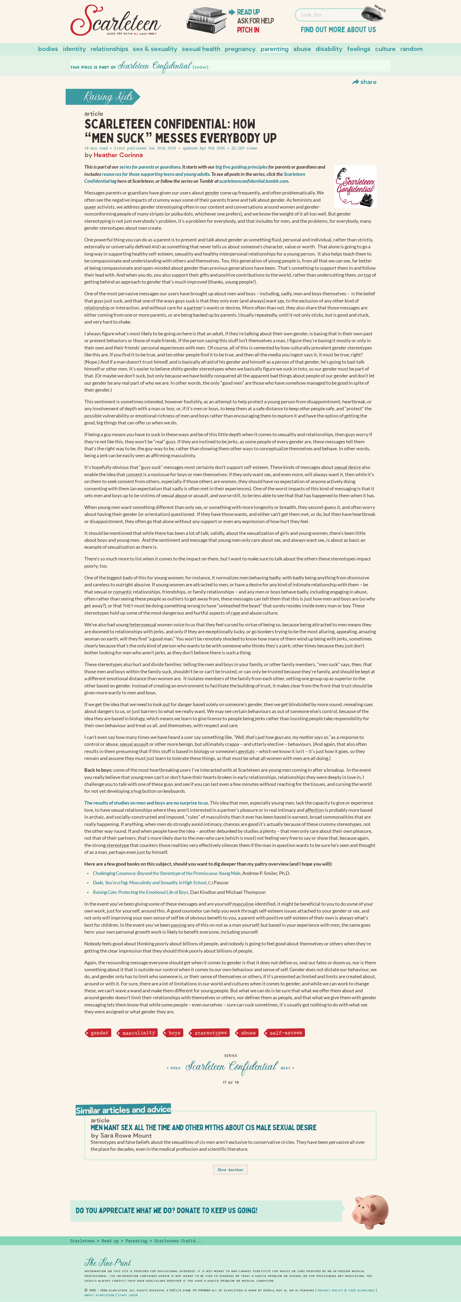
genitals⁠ (246, 751)
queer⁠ (90, 207)
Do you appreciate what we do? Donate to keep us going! (166, 1210)
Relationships (109, 48)
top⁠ (367, 275)
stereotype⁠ (117, 845)
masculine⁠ (242, 904)
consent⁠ (134, 474)
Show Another (230, 1170)
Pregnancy (240, 48)
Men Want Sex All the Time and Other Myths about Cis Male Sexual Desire (203, 1127)
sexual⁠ (340, 467)
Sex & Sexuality (155, 48)
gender (99, 1033)
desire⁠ (354, 467)
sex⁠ (280, 301)
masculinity (138, 1032)
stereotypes (211, 1032)
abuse (248, 1033)
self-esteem (286, 1032)
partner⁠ (194, 307)
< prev (174, 1068)
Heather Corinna (118, 154)
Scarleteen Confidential (230, 1067)
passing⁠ (178, 925)
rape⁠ (235, 613)
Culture (385, 48)
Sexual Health (201, 48)
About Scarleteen (99, 1295)
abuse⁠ (181, 495)
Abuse (302, 48)
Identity (74, 48)
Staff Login (128, 1295)
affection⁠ (314, 810)
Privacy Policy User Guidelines (346, 1290)
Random (411, 48)
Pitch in (248, 30)
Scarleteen (82, 1241)
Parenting (275, 48)
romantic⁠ (122, 592)
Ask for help (255, 21)
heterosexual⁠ (142, 624)
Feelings (359, 48)
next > (287, 1068)
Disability (329, 48)
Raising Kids (108, 97)
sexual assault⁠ (134, 744)
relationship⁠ (97, 307)
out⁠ (166, 704)
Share (368, 81)
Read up (248, 12)
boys (175, 1033)
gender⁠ (212, 193)
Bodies (48, 48)
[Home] (115, 20)
